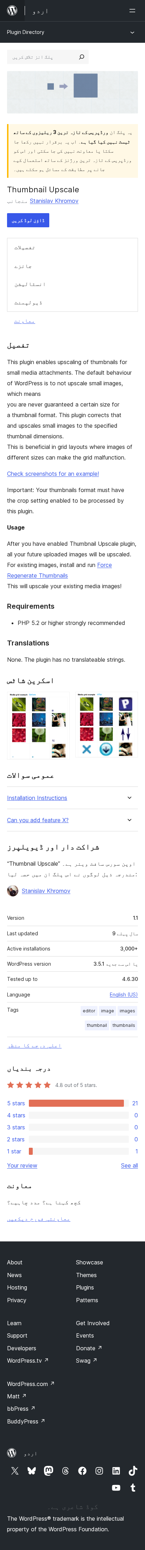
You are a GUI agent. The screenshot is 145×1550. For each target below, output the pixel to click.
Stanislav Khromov (54, 200)
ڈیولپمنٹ (28, 302)
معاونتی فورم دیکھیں (38, 1218)
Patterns (87, 1300)
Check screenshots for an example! (53, 473)
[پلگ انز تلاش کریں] (82, 57)
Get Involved (93, 1323)
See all (129, 1165)
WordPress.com (31, 1383)
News (14, 1275)
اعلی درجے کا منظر (34, 1045)
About (15, 1262)
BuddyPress (26, 1421)
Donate (89, 1348)
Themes (86, 1275)
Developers (21, 1348)
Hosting (17, 1287)
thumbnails (124, 1025)
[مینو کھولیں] (133, 10)
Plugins (85, 1287)
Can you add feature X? (38, 820)
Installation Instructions (37, 798)
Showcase (89, 1262)
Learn (14, 1323)
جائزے (23, 265)
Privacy (16, 1300)
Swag (86, 1360)
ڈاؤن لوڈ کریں (28, 220)
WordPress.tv (28, 1360)
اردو (31, 1453)
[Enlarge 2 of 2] (128, 701)
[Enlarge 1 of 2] (60, 701)
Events (85, 1335)
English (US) (124, 995)
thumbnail (97, 1025)
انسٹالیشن (30, 283)
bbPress (21, 1408)
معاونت (24, 320)
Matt (17, 1396)
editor (89, 1010)
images (127, 1010)
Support (17, 1335)
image (107, 1010)
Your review (22, 1165)
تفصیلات (25, 247)
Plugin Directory (25, 32)
